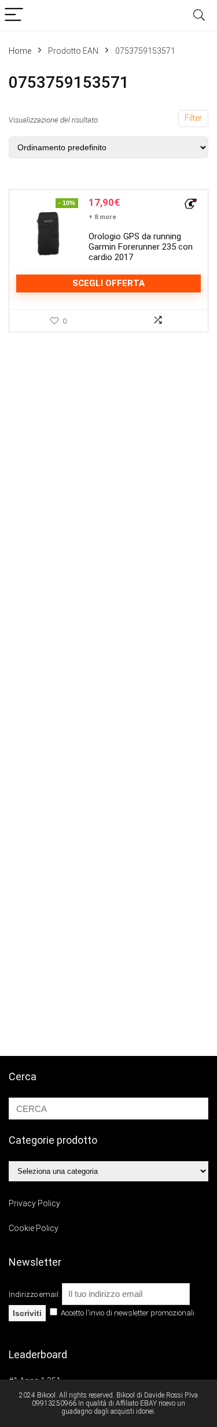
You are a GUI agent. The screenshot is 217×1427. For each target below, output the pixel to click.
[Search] (199, 15)
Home (20, 50)
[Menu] (14, 15)
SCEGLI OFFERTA (108, 283)
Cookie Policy (33, 1228)
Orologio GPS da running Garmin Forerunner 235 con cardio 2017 (141, 246)
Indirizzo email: (35, 1294)
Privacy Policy (34, 1203)
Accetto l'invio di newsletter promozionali (126, 1313)
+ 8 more (102, 217)
